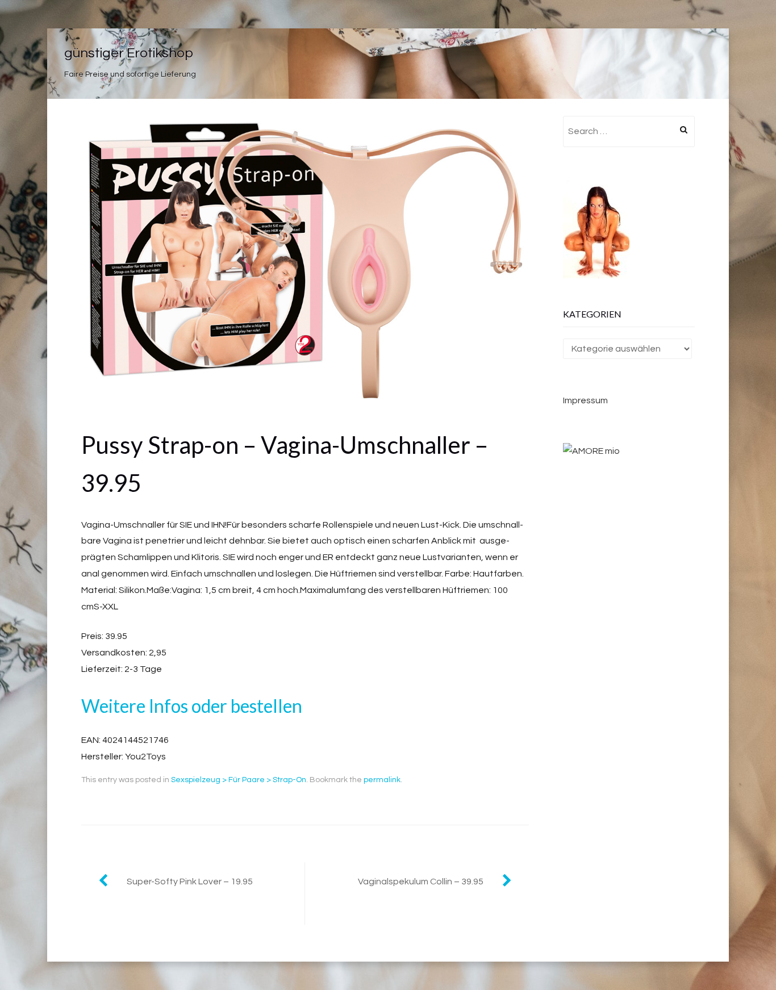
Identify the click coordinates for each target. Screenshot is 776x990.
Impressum (585, 400)
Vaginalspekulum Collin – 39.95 (420, 881)
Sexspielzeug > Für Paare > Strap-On (238, 780)
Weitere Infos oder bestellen (191, 706)
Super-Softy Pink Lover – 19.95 (190, 881)
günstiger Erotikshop (128, 53)
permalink (382, 780)
